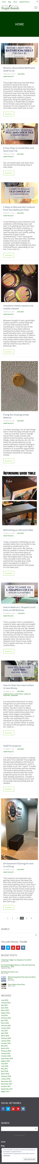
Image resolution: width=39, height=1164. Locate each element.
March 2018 (5, 1074)
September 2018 (7, 1058)
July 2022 (4, 1015)
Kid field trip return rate (9, 972)
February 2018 (6, 1076)
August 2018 (5, 1061)
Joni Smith (21, 74)
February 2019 (6, 1051)
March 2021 (5, 1023)
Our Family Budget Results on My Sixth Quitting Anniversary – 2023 (18, 966)
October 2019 (6, 1043)
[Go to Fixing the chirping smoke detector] (19, 386)
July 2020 (4, 1030)
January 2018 (5, 1079)
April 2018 (4, 1071)
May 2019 (4, 1046)
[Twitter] (8, 948)
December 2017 (6, 1081)
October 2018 (6, 1056)
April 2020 (4, 1033)
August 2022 (5, 1013)
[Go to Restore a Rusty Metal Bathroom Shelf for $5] (19, 53)
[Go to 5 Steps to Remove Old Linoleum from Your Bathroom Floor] (19, 192)
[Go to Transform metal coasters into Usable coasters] (19, 283)
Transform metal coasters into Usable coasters (18, 307)
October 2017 (6, 1086)
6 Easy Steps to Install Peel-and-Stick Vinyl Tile (19, 149)
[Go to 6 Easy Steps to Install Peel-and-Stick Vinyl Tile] (19, 133)
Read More (8, 114)
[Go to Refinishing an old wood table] (19, 498)
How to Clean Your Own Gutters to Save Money (18, 687)
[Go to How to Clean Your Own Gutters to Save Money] (19, 671)
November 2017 (6, 1084)
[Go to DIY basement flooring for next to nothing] (19, 829)
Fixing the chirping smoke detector (16, 416)
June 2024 (4, 1000)
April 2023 (4, 1008)
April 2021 (4, 1020)
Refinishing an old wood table (18, 529)
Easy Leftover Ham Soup (16, 984)
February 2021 (6, 1025)
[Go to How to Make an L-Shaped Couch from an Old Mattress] (19, 593)
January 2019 (5, 1053)
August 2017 (5, 1091)
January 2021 (5, 1028)
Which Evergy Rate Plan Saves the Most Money (22, 978)
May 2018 (4, 1069)
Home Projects (8, 76)
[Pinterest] (18, 948)
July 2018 (4, 1063)
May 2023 (4, 1005)
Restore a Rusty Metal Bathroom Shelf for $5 (19, 69)
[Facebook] (3, 948)
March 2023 (5, 1010)
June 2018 (4, 1066)
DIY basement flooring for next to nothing (18, 865)
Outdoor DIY (18, 694)
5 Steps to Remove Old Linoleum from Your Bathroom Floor (19, 208)
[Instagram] (23, 948)
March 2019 (5, 1048)
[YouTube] (13, 948)
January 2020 (5, 1041)
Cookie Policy (6, 1155)
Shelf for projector (12, 745)
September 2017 (7, 1089)
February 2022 (6, 1018)
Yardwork (14, 695)
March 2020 (5, 1036)
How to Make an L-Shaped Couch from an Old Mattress (19, 609)
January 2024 (5, 1003)
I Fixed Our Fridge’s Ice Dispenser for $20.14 (16, 960)
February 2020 (6, 1038)
